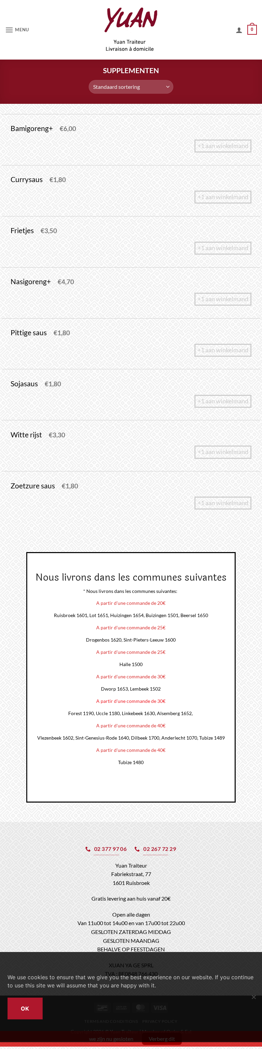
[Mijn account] (239, 29)
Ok (25, 1008)
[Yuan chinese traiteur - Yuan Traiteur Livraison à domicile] (131, 29)
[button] (17, 29)
